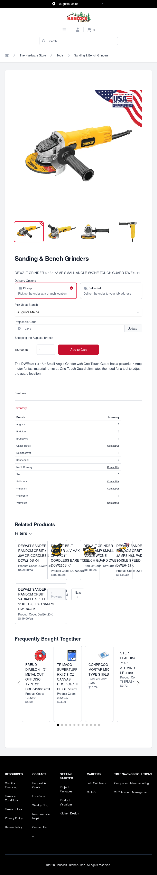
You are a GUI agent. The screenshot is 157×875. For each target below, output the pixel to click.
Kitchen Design (69, 813)
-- (33, 836)
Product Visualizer (66, 802)
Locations (38, 796)
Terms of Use (13, 809)
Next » (78, 594)
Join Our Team (96, 783)
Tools (60, 55)
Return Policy (13, 827)
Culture (91, 792)
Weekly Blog (40, 805)
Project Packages (66, 789)
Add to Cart (78, 349)
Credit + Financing (11, 785)
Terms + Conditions (12, 798)
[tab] (29, 232)
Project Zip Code (25, 322)
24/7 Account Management (131, 792)
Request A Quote (39, 785)
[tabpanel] (78, 153)
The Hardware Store (33, 55)
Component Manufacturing (131, 783)
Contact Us (113, 445)
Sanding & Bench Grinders (91, 55)
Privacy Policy (14, 818)
